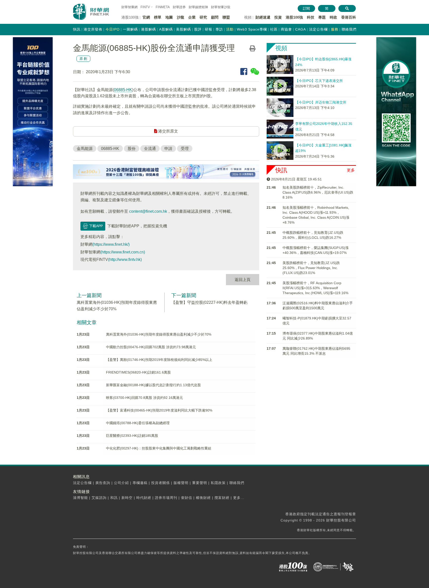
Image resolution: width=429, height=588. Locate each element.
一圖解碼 (130, 29)
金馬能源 (85, 148)
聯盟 (226, 17)
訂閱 (306, 8)
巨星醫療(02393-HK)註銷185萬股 (132, 436)
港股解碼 (148, 29)
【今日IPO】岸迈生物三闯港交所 (320, 102)
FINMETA (163, 7)
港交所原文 (167, 131)
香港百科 (348, 17)
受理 (185, 148)
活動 (230, 29)
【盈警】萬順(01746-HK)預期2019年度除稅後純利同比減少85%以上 (159, 360)
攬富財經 (221, 498)
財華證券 (179, 7)
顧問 (214, 17)
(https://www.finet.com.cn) (122, 252)
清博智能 (80, 498)
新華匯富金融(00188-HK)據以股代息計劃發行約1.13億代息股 (153, 385)
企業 (192, 17)
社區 (274, 29)
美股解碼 (183, 29)
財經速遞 (262, 17)
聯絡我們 (349, 29)
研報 (208, 29)
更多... (238, 498)
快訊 (76, 29)
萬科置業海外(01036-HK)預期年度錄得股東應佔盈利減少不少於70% (158, 334)
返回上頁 (242, 279)
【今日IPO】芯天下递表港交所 (319, 81)
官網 (146, 17)
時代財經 (143, 498)
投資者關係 (160, 483)
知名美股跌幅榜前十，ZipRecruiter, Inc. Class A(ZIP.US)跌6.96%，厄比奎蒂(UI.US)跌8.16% (318, 192)
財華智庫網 (129, 7)
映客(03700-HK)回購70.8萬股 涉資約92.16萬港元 (144, 398)
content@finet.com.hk (148, 211)
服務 (334, 29)
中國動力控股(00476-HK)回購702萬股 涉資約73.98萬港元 (151, 347)
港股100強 (294, 17)
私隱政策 (218, 483)
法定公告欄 (318, 29)
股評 (198, 29)
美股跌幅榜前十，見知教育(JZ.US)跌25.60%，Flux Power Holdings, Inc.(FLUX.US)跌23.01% (311, 268)
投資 (278, 17)
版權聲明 (181, 483)
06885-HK (123, 90)
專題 (322, 17)
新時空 (127, 498)
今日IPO (113, 29)
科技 (310, 17)
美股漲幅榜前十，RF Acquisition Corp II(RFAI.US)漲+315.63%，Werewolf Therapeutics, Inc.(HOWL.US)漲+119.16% (315, 288)
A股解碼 (166, 29)
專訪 (219, 29)
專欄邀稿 (140, 483)
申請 (168, 148)
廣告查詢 (102, 483)
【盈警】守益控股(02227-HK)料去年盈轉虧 (209, 302)
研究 (203, 17)
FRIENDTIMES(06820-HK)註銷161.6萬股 (138, 372)
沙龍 (180, 17)
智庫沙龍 (220, 7)
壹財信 (186, 498)
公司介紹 (121, 483)
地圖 (169, 17)
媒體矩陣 (198, 7)
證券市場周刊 (166, 498)
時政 (333, 17)
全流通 (150, 148)
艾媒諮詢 (99, 498)
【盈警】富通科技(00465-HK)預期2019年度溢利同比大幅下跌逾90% (159, 410)
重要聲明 (199, 483)
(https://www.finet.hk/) (111, 244)
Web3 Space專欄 (252, 29)
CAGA (300, 29)
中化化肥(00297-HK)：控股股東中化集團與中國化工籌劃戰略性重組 (158, 448)
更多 (351, 170)
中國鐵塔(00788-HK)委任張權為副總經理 (138, 423)
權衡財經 (203, 498)
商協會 (286, 29)
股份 (132, 148)
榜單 (157, 17)
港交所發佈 (93, 29)
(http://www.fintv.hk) (125, 259)
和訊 (114, 498)
